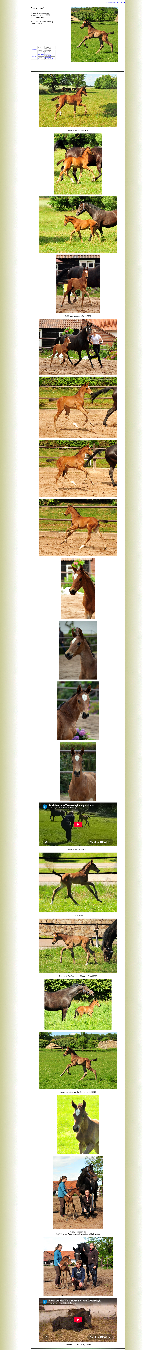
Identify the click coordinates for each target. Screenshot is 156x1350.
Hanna (49, 55)
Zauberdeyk (34, 49)
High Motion (41, 54)
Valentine (33, 56)
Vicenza (39, 58)
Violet (53, 58)
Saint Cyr (47, 54)
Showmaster (48, 57)
